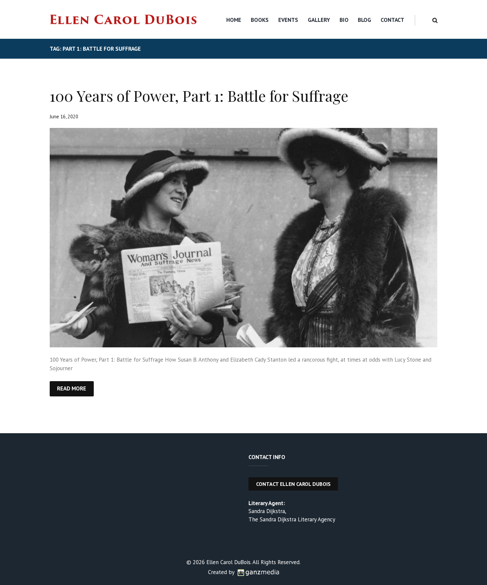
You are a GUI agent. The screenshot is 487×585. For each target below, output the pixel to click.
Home (233, 20)
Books (260, 20)
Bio (344, 20)
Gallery (319, 20)
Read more (71, 388)
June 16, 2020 (64, 116)
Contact (392, 20)
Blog (364, 20)
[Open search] (434, 20)
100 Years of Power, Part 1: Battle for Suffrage (199, 95)
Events (288, 20)
